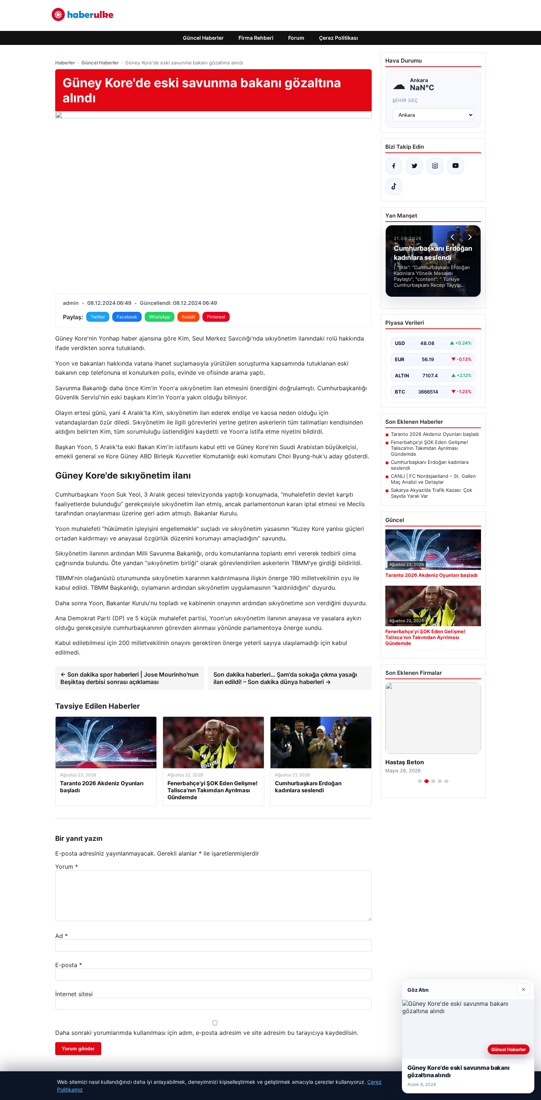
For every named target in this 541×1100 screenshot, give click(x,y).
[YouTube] (455, 166)
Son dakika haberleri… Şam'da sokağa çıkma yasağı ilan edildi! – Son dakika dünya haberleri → (285, 678)
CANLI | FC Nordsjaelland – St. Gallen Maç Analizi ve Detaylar (433, 479)
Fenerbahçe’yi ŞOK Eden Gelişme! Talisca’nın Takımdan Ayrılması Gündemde (429, 448)
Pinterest (216, 317)
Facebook (127, 317)
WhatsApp (159, 317)
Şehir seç (405, 100)
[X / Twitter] (414, 166)
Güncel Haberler (203, 38)
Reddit (188, 317)
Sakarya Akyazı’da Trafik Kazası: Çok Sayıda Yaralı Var (431, 493)
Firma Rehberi (255, 38)
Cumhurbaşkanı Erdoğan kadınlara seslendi (429, 465)
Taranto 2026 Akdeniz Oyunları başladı (435, 434)
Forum (296, 38)
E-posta (68, 965)
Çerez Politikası (338, 38)
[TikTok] (393, 186)
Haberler (65, 63)
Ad (61, 935)
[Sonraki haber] (469, 237)
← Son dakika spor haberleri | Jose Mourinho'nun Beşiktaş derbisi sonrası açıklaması (129, 678)
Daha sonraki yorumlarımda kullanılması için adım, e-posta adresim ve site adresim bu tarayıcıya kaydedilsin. (206, 1032)
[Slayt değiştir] (420, 781)
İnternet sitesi (74, 994)
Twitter (98, 317)
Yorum (66, 866)
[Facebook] (393, 166)
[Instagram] (435, 166)
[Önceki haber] (453, 237)
